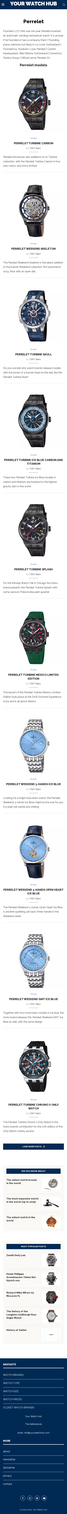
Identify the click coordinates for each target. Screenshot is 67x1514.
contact (7, 1483)
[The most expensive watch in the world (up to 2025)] (51, 1203)
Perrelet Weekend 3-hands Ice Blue (33, 784)
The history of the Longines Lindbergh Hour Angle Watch (21, 1314)
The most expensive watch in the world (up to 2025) (22, 1200)
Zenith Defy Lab (15, 1255)
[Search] (63, 4)
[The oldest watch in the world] (51, 1222)
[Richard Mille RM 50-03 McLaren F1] (51, 1297)
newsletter (9, 1459)
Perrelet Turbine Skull (33, 354)
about (6, 1451)
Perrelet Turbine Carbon (33, 143)
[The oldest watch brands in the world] (51, 1184)
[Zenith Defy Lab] (51, 1260)
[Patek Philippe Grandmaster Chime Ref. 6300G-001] (51, 1278)
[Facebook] (22, 1498)
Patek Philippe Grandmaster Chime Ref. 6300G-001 (21, 1277)
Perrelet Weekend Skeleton (33, 248)
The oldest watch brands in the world (21, 1182)
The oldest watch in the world (20, 1219)
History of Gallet (16, 1330)
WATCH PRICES (12, 1399)
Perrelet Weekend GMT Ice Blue (33, 999)
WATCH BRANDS (13, 1374)
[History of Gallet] (51, 1335)
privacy (7, 1475)
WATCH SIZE (11, 1391)
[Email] (44, 1498)
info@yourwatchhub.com (37, 1433)
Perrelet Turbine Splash (33, 569)
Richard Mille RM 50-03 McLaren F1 (20, 1294)
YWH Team (35, 148)
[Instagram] (29, 1498)
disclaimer (9, 1467)
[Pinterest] (37, 1498)
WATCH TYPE (11, 1383)
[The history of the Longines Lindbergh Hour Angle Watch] (51, 1316)
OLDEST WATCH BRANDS (18, 1407)
